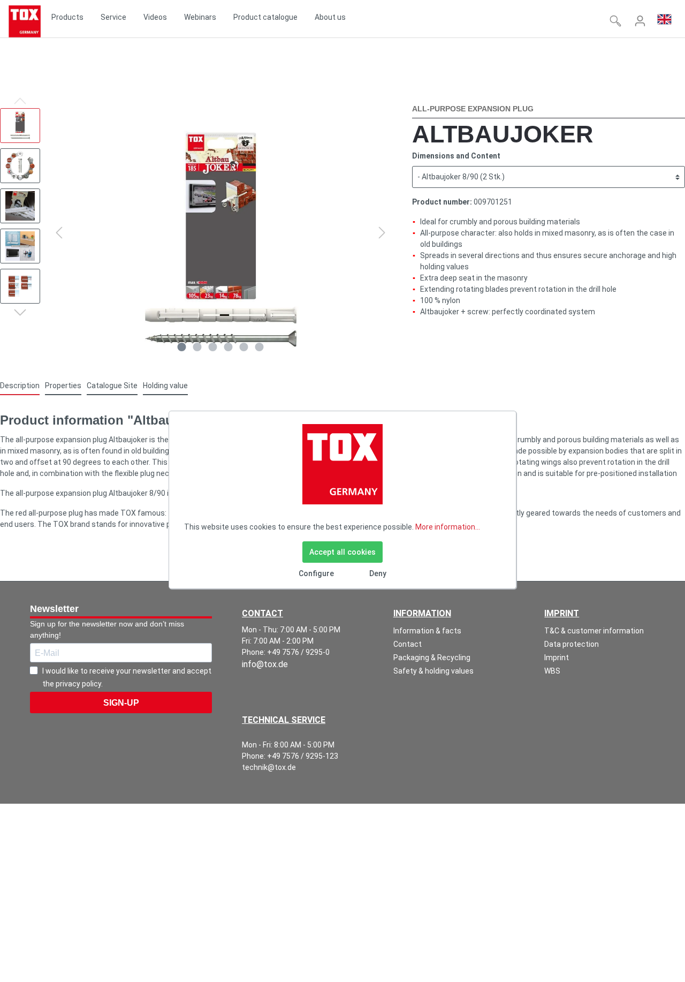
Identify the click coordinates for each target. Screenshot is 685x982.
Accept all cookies (342, 552)
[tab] (20, 385)
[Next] (382, 232)
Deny (377, 573)
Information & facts (427, 630)
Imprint (561, 613)
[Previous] (59, 232)
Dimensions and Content (456, 156)
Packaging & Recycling (431, 657)
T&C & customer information (594, 630)
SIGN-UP (121, 702)
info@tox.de (265, 664)
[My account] (640, 21)
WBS (552, 671)
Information (422, 613)
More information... (447, 527)
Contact (407, 644)
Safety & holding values (433, 671)
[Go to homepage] (25, 21)
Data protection (571, 644)
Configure (316, 573)
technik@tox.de (269, 767)
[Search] (615, 21)
